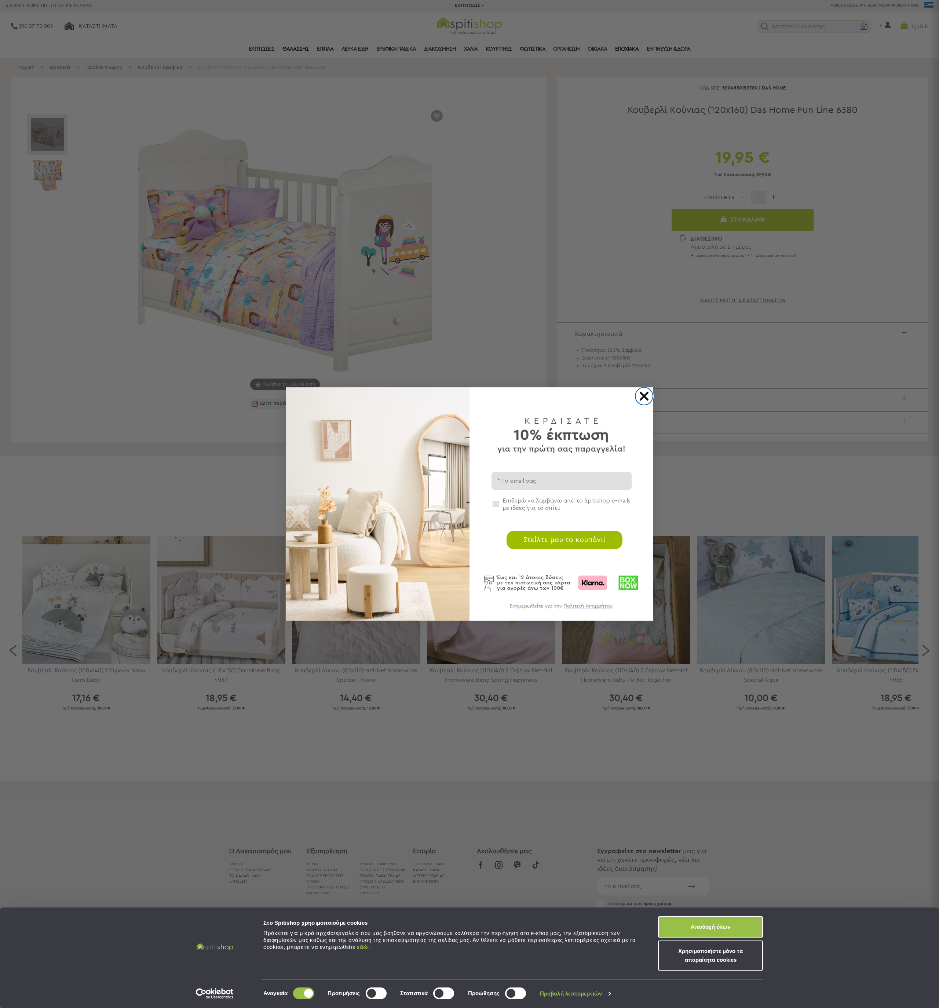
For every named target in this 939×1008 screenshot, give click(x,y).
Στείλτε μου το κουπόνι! (564, 540)
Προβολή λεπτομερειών (571, 993)
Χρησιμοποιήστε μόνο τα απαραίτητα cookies (710, 955)
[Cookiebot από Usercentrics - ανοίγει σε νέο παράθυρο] (215, 993)
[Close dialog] (644, 396)
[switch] (376, 993)
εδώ (362, 947)
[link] (561, 609)
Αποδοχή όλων (710, 927)
